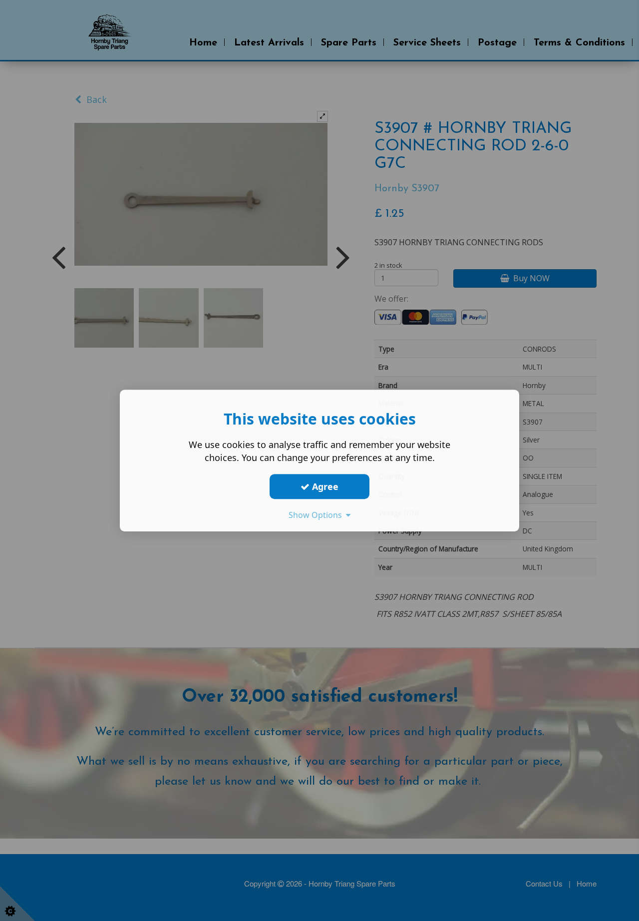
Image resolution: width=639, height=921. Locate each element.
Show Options (317, 514)
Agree (324, 486)
